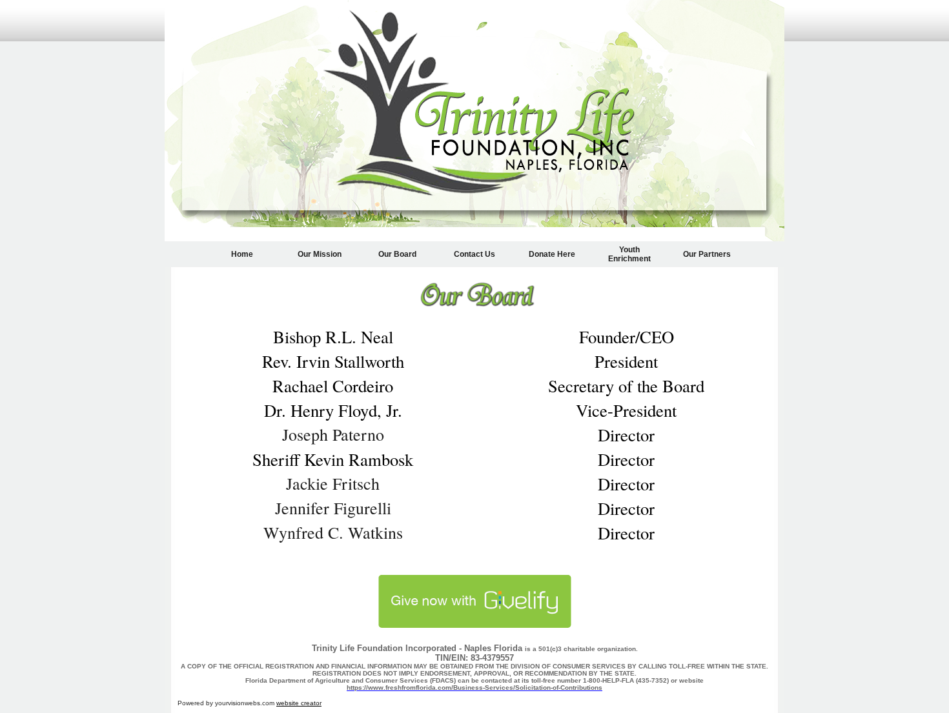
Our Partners (707, 254)
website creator (298, 703)
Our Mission (320, 254)
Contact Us (474, 254)
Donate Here (552, 254)
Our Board (397, 254)
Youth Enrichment (629, 254)
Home (242, 254)
